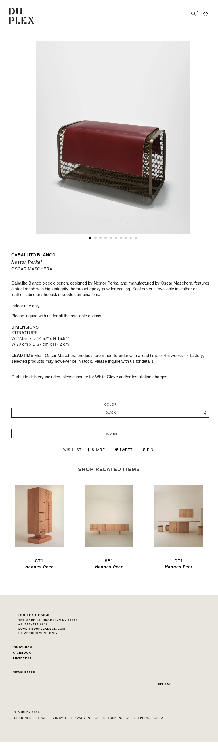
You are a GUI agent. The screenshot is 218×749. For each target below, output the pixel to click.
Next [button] (199, 137)
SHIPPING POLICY (149, 717)
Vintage (60, 717)
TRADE (43, 717)
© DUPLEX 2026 (27, 712)
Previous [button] (26, 137)
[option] (113, 137)
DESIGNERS (24, 717)
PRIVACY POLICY (85, 717)
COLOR (110, 404)
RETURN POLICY (116, 717)
